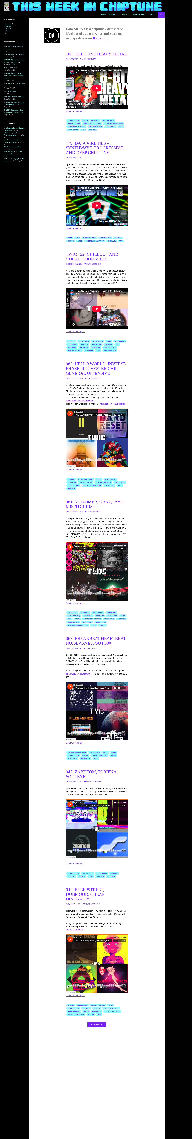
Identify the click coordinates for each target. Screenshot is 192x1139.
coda (113, 752)
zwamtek (111, 876)
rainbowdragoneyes (76, 127)
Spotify (103, 15)
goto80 (71, 241)
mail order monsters (92, 485)
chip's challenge (85, 479)
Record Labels (139, 15)
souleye (71, 876)
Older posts (96, 1024)
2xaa (70, 238)
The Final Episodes (10, 91)
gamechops (112, 616)
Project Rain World (74, 930)
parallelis (96, 1011)
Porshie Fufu (73, 622)
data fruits (111, 612)
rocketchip (109, 485)
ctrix (111, 1005)
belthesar (85, 612)
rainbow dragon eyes (113, 123)
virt (83, 130)
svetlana (112, 241)
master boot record (92, 123)
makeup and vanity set (95, 241)
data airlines (73, 120)
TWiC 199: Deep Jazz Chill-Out (14, 54)
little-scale (87, 873)
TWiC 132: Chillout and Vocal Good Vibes (92, 256)
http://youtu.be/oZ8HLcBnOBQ (80, 401)
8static (71, 1005)
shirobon (72, 347)
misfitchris (96, 344)
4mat (78, 238)
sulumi (91, 1014)
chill (109, 341)
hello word (120, 482)
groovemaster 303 (99, 755)
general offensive (103, 482)
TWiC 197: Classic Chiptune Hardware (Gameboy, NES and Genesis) (13, 75)
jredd (113, 755)
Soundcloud (9, 24)
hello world (108, 120)
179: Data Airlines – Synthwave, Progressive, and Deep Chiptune (95, 148)
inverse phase (74, 485)
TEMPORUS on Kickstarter (78, 674)
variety (102, 625)
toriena (81, 876)
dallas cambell (89, 238)
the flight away (75, 350)
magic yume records (92, 619)
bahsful (71, 341)
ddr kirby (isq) (74, 616)
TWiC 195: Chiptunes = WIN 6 (14, 97)
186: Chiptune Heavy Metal (96, 54)
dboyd (85, 120)
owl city (114, 873)
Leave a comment (89, 59)
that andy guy (110, 347)
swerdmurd (110, 127)
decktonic (72, 344)
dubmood (95, 120)
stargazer (95, 347)
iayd (70, 619)
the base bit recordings (78, 625)
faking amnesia (85, 482)
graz (123, 616)
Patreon (153, 15)
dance (98, 479)
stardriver (85, 758)
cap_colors (95, 752)
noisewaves (72, 758)
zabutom (92, 130)
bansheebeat (83, 341)
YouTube (8, 29)
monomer (122, 619)
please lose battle (112, 1011)
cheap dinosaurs (98, 1005)
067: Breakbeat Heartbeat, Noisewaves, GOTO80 (96, 641)
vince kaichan (110, 350)
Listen (124, 15)
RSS (6, 33)
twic (121, 127)
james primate (74, 1011)
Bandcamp (100, 38)
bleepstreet (82, 1005)
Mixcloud (8, 26)
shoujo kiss (87, 622)
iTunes (7, 31)
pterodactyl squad (76, 1014)
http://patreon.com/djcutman (112, 404)
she (117, 344)
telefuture (101, 622)
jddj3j (86, 1011)
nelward (108, 344)
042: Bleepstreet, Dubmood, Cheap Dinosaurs (85, 894)
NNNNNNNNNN (101, 873)
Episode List (114, 15)
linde (80, 241)
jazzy (77, 619)
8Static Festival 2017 (10, 68)
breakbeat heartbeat (77, 752)
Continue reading (75, 111)
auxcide (71, 479)
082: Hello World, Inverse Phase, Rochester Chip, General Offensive (96, 368)
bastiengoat (98, 341)
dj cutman (88, 616)
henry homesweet (111, 1008)
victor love (73, 130)
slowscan (84, 347)
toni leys (89, 350)
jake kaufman (74, 123)
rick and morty (95, 127)
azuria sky (72, 612)
